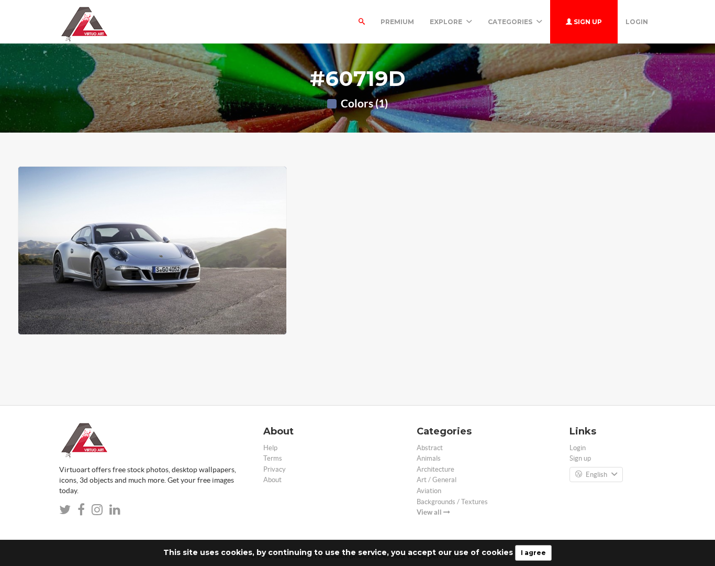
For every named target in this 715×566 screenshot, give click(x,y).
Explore (447, 22)
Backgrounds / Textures (452, 502)
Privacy (274, 469)
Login (636, 22)
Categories (511, 22)
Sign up (587, 22)
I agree (533, 553)
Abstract (430, 448)
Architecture (435, 469)
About (272, 480)
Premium (397, 22)
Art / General (436, 480)
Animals (429, 458)
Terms (272, 458)
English (596, 474)
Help (270, 448)
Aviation (429, 491)
